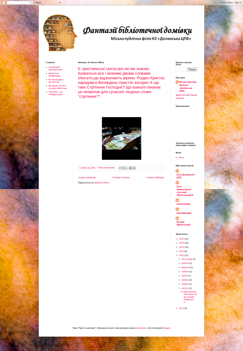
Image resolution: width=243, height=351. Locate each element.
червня (185, 280)
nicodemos (141, 328)
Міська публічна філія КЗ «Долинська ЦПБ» (187, 86)
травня (185, 284)
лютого (185, 288)
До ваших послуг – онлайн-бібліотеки (58, 86)
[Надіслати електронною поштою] (120, 168)
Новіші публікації (87, 177)
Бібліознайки (183, 204)
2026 (181, 239)
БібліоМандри (184, 213)
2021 (181, 308)
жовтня (185, 263)
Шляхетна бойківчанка (54, 74)
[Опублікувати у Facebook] (131, 168)
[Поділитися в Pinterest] (134, 168)
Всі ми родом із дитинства (56, 80)
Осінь (181, 157)
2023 (181, 251)
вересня (185, 267)
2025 (181, 243)
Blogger (166, 328)
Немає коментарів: (106, 168)
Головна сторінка (121, 177)
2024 (181, 247)
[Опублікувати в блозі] (124, 168)
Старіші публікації (155, 177)
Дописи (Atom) (102, 182)
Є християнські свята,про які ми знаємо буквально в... (189, 297)
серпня (185, 271)
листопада (187, 259)
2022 (181, 255)
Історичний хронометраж (55, 68)
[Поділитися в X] (127, 168)
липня (184, 275)
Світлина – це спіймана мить (56, 93)
